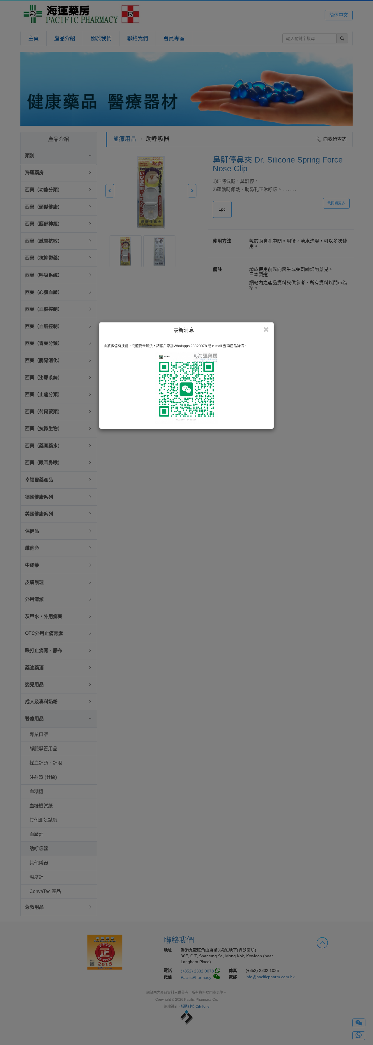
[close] (266, 329)
